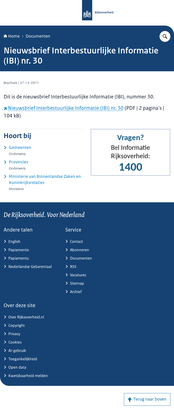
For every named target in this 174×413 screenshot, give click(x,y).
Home (14, 36)
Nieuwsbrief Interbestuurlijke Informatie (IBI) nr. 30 (65, 108)
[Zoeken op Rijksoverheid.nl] (165, 36)
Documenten (38, 36)
